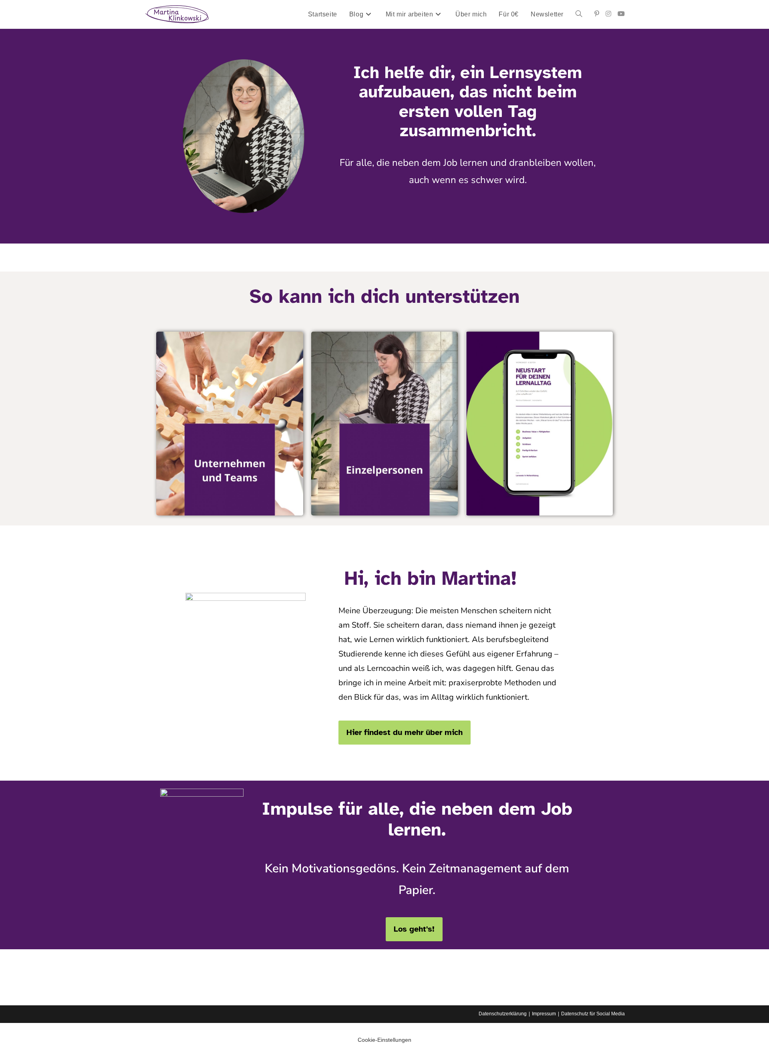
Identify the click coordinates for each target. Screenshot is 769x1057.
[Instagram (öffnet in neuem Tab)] (608, 13)
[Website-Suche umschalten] (579, 14)
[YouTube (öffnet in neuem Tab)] (621, 13)
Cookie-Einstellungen (384, 1040)
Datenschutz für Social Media (593, 1014)
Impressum (544, 1014)
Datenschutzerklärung (503, 1014)
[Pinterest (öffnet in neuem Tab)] (596, 13)
